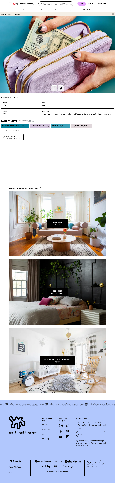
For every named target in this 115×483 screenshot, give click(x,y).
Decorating (44, 9)
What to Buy (87, 9)
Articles (58, 9)
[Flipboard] (67, 437)
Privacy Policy (82, 445)
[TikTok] (67, 425)
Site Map (45, 438)
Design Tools (72, 9)
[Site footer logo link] (24, 424)
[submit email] (102, 434)
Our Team (46, 424)
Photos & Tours (28, 9)
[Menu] (10, 3)
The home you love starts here (22, 404)
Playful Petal (38, 126)
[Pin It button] (61, 88)
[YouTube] (61, 437)
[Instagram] (61, 425)
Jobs (10, 469)
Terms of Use (96, 443)
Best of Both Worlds (13, 126)
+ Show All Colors (10, 131)
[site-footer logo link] (15, 461)
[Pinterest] (67, 431)
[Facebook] (61, 431)
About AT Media (15, 466)
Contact (45, 434)
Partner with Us (15, 472)
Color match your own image (13, 137)
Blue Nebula (58, 126)
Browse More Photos (10, 14)
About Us (46, 429)
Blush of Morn (79, 126)
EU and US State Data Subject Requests (96, 466)
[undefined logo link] (23, 4)
